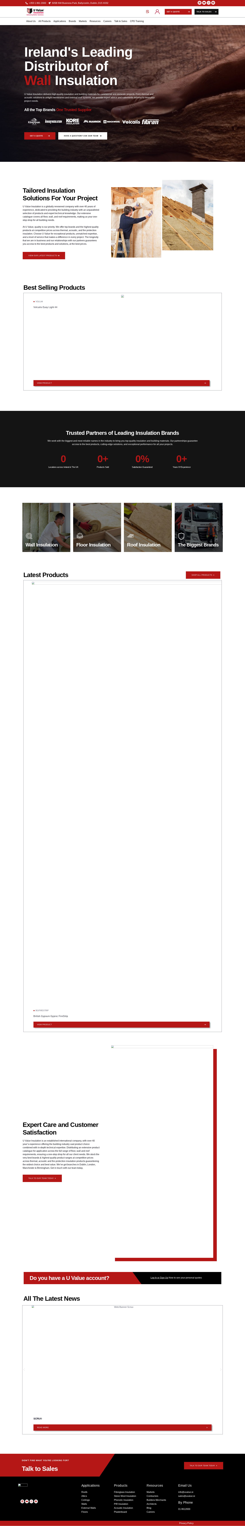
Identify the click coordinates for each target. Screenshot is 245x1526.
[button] (24, 1369)
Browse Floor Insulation (94, 544)
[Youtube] (204, 3)
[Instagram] (209, 3)
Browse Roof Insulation (144, 544)
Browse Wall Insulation (43, 544)
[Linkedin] (199, 3)
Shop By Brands (191, 544)
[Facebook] (213, 3)
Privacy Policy (186, 1523)
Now (162, 1278)
